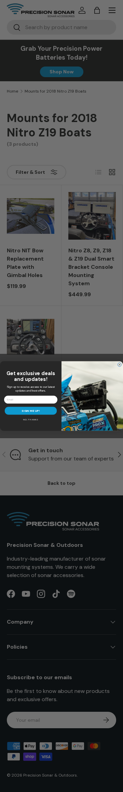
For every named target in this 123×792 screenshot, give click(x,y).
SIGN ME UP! (31, 410)
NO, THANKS (30, 419)
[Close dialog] (119, 365)
